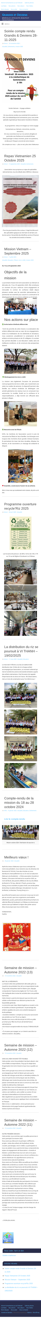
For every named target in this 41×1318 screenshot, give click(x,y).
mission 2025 (19, 46)
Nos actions (12, 6)
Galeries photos (29, 3)
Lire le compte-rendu (14, 819)
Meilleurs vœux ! (16, 857)
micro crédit (21, 260)
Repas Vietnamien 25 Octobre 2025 (17, 1276)
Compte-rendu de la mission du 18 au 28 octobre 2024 (19, 802)
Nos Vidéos (29, 6)
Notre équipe (5, 9)
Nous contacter (23, 9)
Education (10, 260)
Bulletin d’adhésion (9, 1255)
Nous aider (14, 9)
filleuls (16, 260)
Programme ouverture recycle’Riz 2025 (19, 1283)
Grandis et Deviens (14, 14)
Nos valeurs (20, 6)
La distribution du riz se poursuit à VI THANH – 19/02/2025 (21, 651)
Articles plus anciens (8, 1220)
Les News (3, 6)
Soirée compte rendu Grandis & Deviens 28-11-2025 (21, 35)
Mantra (29, 1312)
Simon (6, 43)
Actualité (4, 46)
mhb (5, 810)
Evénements (11, 46)
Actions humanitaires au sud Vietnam (12, 3)
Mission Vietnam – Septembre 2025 (17, 1280)
